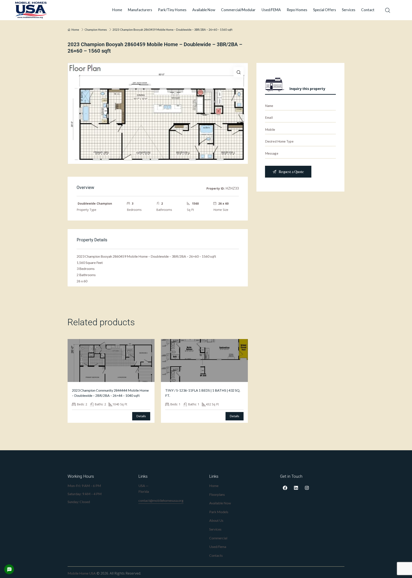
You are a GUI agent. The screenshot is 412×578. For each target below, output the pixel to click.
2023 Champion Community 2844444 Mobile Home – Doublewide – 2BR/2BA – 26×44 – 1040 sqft (110, 392)
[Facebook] (285, 488)
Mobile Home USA (82, 573)
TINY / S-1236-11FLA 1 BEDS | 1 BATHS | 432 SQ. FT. (202, 392)
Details (141, 416)
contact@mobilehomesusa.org (160, 500)
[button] (238, 72)
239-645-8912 (151, 509)
